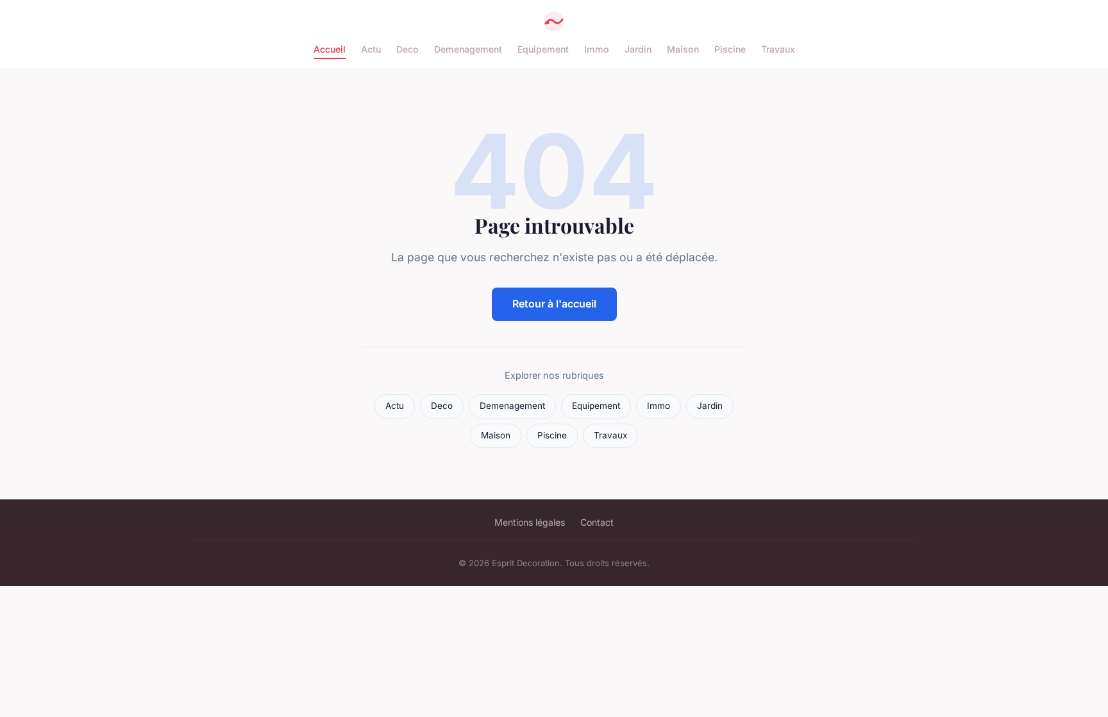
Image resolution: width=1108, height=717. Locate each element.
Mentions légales (529, 522)
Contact (597, 522)
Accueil (330, 49)
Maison (683, 49)
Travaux (778, 49)
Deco (407, 49)
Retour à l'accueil (554, 303)
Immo (596, 49)
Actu (371, 49)
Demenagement (468, 49)
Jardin (638, 49)
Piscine (730, 49)
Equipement (543, 49)
